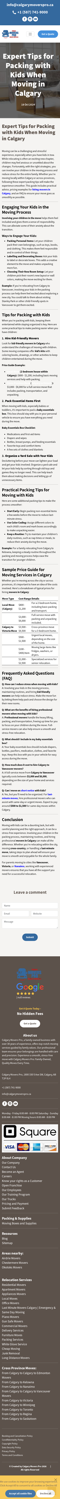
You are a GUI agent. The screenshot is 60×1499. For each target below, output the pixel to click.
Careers (7, 1176)
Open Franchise (12, 1185)
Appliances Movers (14, 1294)
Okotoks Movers (12, 1267)
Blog (5, 1238)
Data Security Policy (11, 1447)
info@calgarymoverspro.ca (30, 4)
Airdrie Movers (11, 1258)
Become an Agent (13, 1172)
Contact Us (9, 1167)
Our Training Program (16, 1194)
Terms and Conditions (12, 1455)
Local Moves (9, 1298)
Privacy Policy (8, 1451)
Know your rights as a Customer (22, 1181)
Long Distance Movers (16, 1358)
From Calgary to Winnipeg (18, 1405)
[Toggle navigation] (30, 34)
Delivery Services (13, 1330)
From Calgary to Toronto (17, 1409)
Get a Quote (48, 34)
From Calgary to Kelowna (18, 1382)
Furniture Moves (12, 1335)
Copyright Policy (10, 1443)
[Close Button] (56, 1480)
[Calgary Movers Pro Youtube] (15, 1103)
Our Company (11, 1162)
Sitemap (7, 1243)
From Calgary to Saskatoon (19, 1419)
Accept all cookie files (20, 1493)
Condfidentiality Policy (13, 1439)
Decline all (45, 1493)
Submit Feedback (13, 1208)
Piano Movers (10, 1317)
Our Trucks (9, 1199)
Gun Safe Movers (12, 1321)
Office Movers (10, 1303)
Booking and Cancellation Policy (17, 1435)
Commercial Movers (14, 1326)
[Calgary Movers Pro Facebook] (4, 1103)
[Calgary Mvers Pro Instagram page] (30, 19)
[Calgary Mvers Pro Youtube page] (35, 19)
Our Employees (11, 1190)
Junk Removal (11, 1353)
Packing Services (12, 1339)
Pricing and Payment (15, 1203)
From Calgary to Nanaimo (18, 1387)
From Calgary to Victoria (17, 1400)
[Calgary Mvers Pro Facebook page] (24, 19)
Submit (30, 937)
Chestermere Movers (15, 1263)
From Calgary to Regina (17, 1414)
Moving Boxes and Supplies (19, 1223)
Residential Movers (14, 1285)
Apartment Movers (13, 1289)
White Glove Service (14, 1344)
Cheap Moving (11, 1349)
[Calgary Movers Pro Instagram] (10, 1103)
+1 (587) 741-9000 (32, 12)
